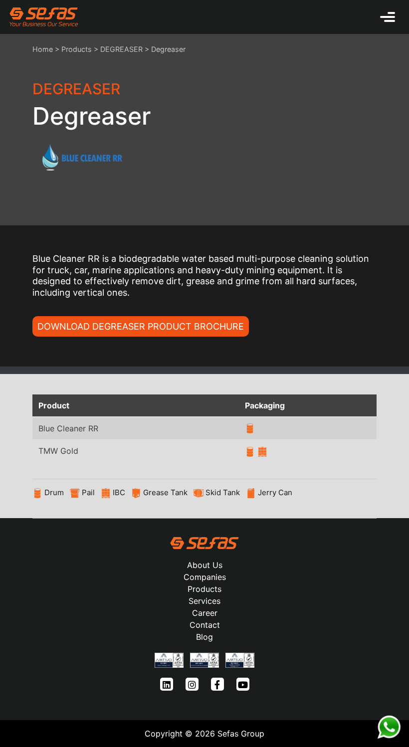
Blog (204, 637)
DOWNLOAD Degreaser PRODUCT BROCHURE (140, 326)
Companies (205, 577)
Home (42, 49)
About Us (204, 565)
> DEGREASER (118, 49)
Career (204, 613)
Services (204, 601)
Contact (205, 625)
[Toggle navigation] (387, 17)
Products (76, 49)
